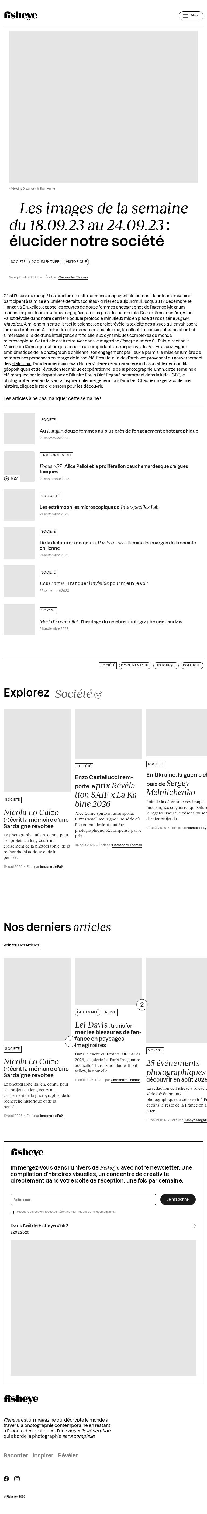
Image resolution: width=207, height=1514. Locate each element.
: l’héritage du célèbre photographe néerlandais (111, 621)
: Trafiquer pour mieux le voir (94, 583)
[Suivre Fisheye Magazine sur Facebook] (6, 1478)
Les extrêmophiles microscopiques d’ (99, 507)
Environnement (56, 455)
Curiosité (50, 496)
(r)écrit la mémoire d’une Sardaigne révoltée (36, 818)
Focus (73, 319)
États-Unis (21, 364)
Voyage (48, 610)
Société (18, 261)
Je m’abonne (178, 1199)
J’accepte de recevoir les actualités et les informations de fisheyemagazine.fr (66, 1212)
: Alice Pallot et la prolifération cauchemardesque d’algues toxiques (114, 468)
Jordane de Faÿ (51, 866)
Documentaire (45, 261)
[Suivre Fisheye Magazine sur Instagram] (17, 1478)
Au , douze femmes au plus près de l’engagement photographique (119, 431)
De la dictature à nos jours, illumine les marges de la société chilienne (118, 545)
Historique (76, 261)
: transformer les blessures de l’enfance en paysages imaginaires (108, 1034)
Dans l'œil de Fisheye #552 (39, 1226)
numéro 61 (138, 341)
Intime (110, 1012)
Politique (192, 665)
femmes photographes (121, 307)
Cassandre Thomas (73, 277)
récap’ (40, 296)
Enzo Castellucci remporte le (107, 791)
